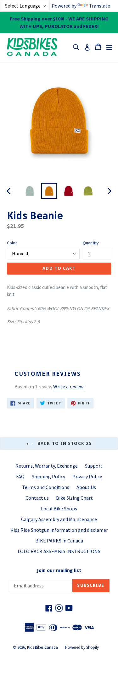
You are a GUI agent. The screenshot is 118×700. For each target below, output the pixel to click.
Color (12, 243)
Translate (99, 6)
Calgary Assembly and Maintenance (59, 519)
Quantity (91, 243)
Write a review (68, 386)
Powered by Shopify (82, 647)
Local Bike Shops (59, 508)
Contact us (37, 498)
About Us (86, 487)
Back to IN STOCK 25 (64, 443)
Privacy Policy (87, 476)
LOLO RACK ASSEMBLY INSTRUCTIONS (59, 551)
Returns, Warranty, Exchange (46, 466)
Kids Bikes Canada (42, 647)
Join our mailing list (59, 570)
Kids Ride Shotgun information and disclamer (59, 530)
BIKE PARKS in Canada (59, 540)
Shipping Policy (48, 476)
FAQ (20, 476)
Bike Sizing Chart (74, 498)
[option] (29, 190)
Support (94, 466)
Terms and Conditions (45, 487)
